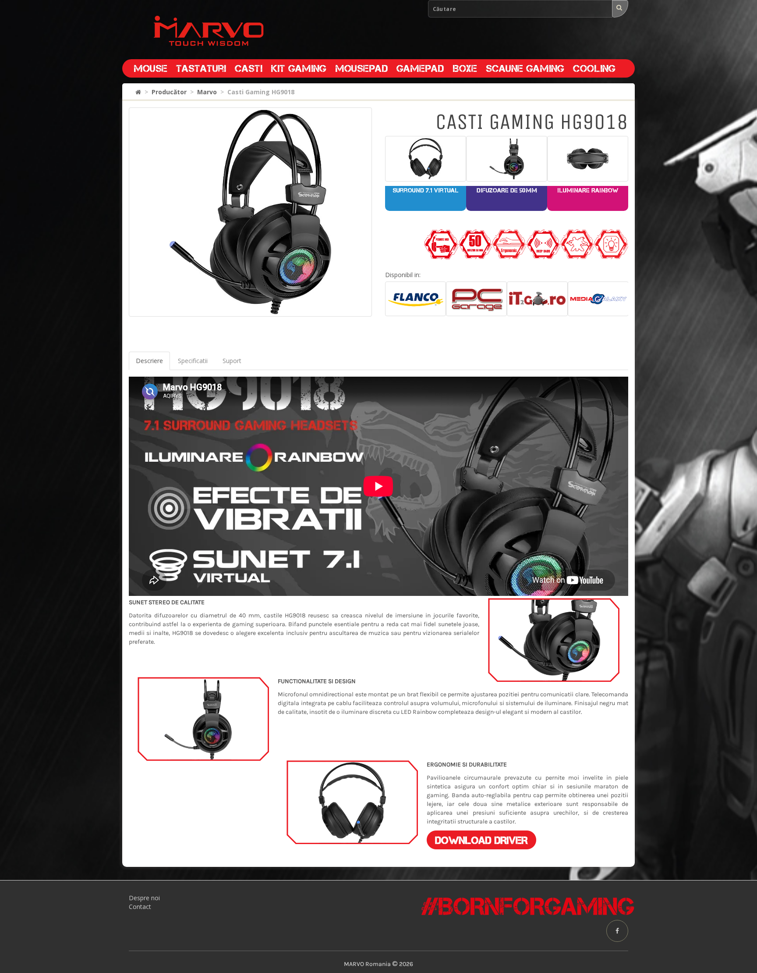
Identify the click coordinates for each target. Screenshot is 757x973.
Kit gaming (298, 68)
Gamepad (420, 68)
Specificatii (193, 360)
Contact (140, 906)
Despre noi (144, 898)
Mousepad (361, 68)
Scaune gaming (525, 68)
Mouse (150, 68)
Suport (232, 360)
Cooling (594, 68)
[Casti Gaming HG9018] (250, 212)
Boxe (465, 68)
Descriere (149, 360)
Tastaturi (201, 68)
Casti (248, 68)
